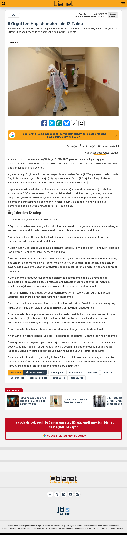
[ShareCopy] (74, 123)
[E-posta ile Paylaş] (81, 123)
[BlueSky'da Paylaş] (67, 123)
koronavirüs (59, 377)
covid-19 (92, 372)
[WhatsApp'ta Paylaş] (59, 123)
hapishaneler (76, 372)
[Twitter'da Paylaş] (52, 123)
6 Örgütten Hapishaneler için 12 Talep (45, 23)
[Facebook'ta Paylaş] (44, 123)
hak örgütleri (17, 377)
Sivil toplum (57, 372)
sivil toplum (19, 159)
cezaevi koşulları (38, 377)
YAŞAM (14, 15)
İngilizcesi (100, 152)
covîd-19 (107, 372)
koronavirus (77, 377)
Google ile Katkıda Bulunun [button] (67, 435)
